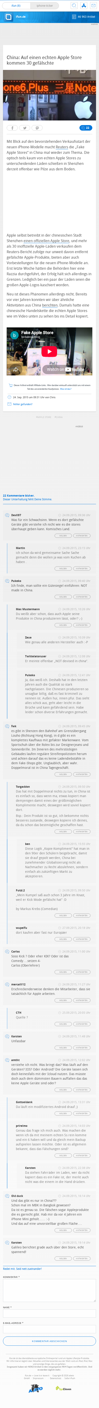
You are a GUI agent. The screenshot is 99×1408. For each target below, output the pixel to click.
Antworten (82, 536)
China (59, 417)
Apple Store (44, 417)
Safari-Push (69, 1378)
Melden (63, 536)
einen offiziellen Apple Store (46, 241)
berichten (50, 305)
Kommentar (11, 1277)
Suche (74, 5)
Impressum (38, 1378)
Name (7, 1307)
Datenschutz (55, 1378)
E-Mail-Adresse (13, 1323)
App (84, 5)
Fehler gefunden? (22, 404)
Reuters (62, 147)
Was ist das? (66, 389)
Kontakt (93, 5)
